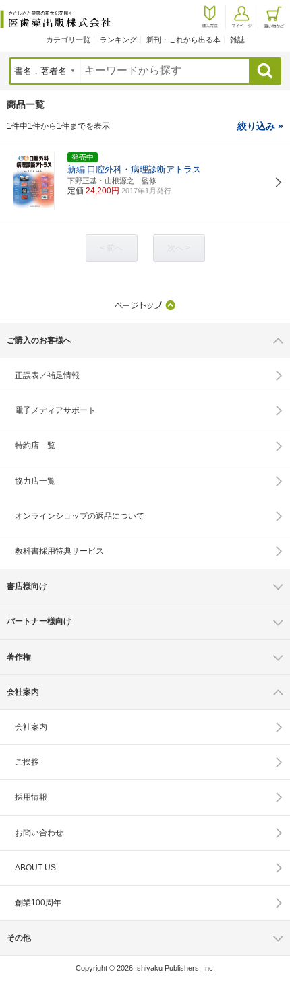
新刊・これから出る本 (183, 40)
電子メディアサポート (55, 410)
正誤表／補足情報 (47, 375)
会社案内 (31, 727)
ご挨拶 (27, 762)
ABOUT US (35, 867)
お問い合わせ (39, 832)
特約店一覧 (35, 445)
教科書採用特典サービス (59, 551)
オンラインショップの (79, 516)
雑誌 (237, 40)
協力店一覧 (35, 481)
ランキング (118, 40)
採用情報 (31, 797)
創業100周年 (38, 903)
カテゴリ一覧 (68, 40)
